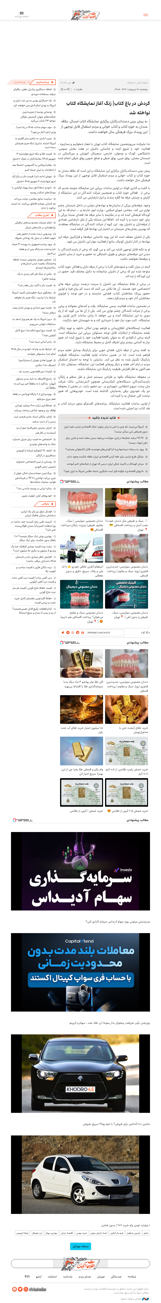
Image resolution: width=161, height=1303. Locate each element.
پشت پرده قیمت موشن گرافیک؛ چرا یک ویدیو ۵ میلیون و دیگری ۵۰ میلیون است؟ (33, 548)
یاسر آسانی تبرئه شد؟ (40, 342)
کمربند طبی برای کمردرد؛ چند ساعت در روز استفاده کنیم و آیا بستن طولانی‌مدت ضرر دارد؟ (33, 526)
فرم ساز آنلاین (117, 1233)
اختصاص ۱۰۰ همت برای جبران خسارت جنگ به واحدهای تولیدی (34, 441)
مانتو (146, 1233)
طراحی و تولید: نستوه (131, 1299)
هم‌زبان (101, 1276)
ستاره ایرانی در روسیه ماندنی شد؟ (34, 488)
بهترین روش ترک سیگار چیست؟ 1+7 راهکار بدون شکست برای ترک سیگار (35, 538)
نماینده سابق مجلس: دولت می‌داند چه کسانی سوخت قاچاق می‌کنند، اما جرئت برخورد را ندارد (33, 203)
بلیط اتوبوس (22, 1233)
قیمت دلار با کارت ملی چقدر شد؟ (35, 285)
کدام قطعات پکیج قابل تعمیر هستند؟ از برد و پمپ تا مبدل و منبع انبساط (34, 611)
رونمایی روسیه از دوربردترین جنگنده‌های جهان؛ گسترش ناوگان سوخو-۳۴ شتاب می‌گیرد (38, 116)
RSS (27, 1276)
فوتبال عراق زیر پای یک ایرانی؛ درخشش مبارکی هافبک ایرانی (38, 513)
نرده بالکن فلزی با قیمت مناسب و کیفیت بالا (36, 569)
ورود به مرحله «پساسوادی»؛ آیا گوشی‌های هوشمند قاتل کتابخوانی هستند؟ (104, 449)
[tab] (45, 82)
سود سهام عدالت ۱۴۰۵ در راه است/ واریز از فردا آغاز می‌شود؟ (36, 129)
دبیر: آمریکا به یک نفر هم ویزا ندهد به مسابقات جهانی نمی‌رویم (34, 321)
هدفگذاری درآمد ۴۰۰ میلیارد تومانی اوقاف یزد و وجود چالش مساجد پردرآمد (35, 408)
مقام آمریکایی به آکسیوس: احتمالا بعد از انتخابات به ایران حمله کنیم (34, 167)
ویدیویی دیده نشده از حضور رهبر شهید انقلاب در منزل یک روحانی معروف (35, 236)
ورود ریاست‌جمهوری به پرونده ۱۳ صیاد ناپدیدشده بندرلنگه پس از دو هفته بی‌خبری (34, 248)
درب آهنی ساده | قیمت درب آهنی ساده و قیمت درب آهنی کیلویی (34, 580)
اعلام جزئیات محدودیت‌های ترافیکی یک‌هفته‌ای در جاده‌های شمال (35, 225)
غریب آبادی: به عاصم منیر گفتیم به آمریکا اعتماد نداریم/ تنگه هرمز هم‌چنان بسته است (35, 142)
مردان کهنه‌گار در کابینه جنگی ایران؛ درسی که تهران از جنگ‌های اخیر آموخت (105, 464)
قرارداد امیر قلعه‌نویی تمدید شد (35, 371)
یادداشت (67, 1276)
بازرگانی (45, 504)
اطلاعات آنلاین (85, 14)
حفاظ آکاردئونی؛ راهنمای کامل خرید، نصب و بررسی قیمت (35, 600)
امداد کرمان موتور (99, 1233)
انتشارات (52, 1276)
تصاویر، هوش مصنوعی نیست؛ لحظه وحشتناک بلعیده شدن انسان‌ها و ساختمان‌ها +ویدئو (34, 263)
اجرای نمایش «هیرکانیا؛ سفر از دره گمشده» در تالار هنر (36, 430)
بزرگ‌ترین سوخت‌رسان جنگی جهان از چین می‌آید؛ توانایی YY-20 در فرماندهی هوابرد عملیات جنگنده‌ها (35, 477)
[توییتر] (20, 1289)
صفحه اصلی (142, 83)
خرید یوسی (81, 1233)
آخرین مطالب (42, 215)
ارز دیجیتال (37, 1233)
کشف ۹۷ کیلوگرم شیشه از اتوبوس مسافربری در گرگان (36, 453)
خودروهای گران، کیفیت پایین (37, 496)
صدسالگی (116, 1276)
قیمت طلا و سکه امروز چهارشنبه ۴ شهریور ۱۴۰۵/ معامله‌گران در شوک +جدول (34, 156)
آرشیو (38, 1276)
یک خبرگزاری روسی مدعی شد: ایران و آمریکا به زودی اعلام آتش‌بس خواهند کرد (34, 103)
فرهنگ (130, 83)
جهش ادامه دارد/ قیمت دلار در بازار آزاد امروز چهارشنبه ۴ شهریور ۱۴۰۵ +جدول (34, 178)
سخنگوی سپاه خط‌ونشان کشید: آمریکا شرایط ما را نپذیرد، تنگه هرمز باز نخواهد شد (34, 297)
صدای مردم (85, 1276)
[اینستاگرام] (26, 1289)
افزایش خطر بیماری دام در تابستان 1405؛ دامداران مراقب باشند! (36, 559)
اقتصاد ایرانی (67, 1233)
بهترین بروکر (51, 1233)
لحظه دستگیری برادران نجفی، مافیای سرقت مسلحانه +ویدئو (34, 91)
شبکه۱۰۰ (132, 1276)
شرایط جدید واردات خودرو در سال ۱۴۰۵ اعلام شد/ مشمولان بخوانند (33, 351)
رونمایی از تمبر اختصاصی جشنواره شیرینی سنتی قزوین (36, 464)
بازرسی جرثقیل (133, 1233)
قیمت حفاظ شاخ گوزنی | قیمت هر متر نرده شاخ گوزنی (34, 590)
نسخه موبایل (81, 1246)
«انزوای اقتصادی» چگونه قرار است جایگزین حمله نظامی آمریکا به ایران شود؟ (104, 471)
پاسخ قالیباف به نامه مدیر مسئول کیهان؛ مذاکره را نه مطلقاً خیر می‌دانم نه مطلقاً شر (35, 383)
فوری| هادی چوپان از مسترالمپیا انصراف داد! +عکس (37, 362)
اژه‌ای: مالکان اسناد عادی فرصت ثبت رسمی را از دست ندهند (35, 419)
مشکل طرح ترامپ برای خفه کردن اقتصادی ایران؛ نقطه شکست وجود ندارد (105, 456)
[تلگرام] (14, 1289)
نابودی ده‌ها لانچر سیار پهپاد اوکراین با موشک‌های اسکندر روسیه (34, 190)
